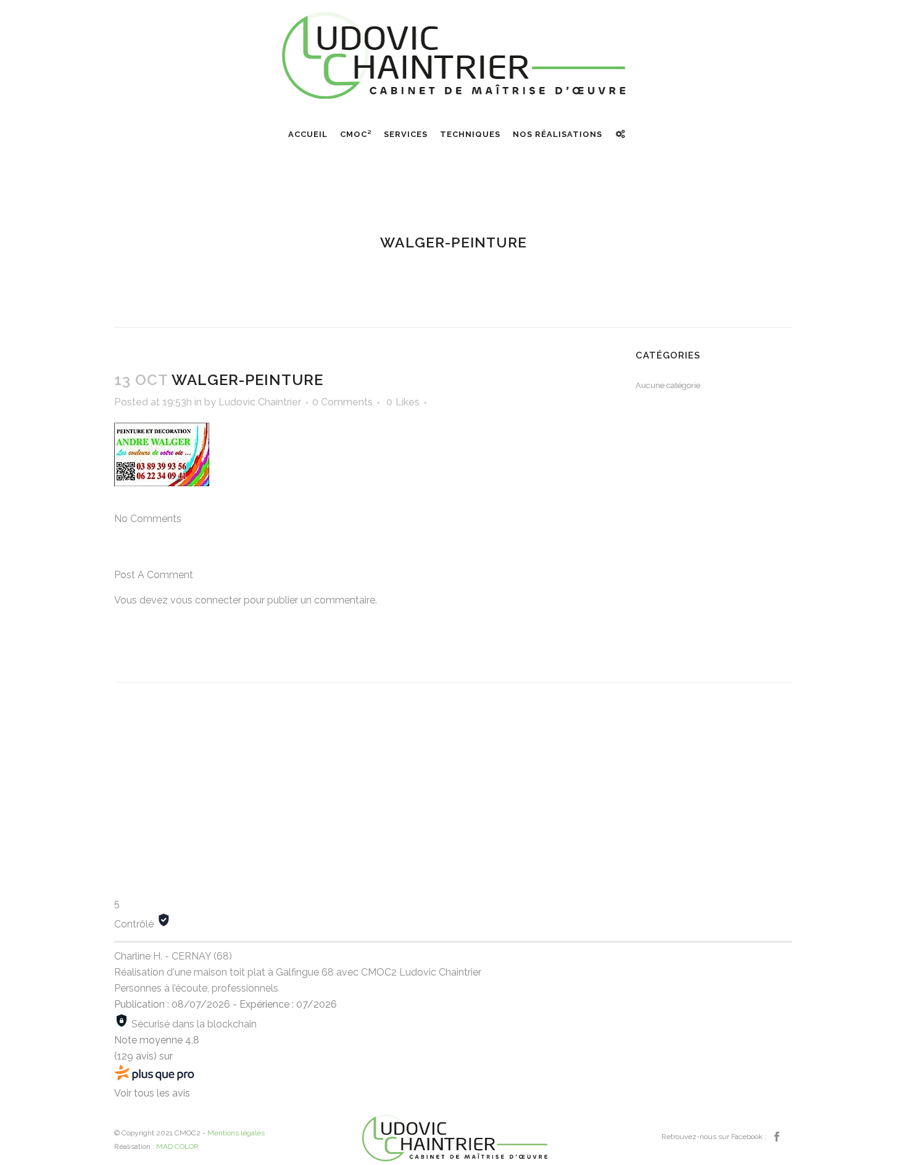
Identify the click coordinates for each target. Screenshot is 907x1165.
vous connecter (205, 600)
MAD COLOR (177, 1146)
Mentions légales (236, 1133)
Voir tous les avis (152, 1093)
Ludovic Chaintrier (259, 402)
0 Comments (342, 402)
